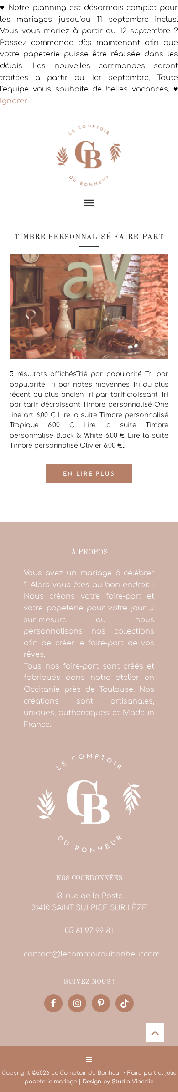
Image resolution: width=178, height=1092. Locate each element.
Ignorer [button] (13, 101)
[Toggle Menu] (89, 203)
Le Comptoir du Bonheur (89, 154)
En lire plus (89, 474)
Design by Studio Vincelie (118, 1081)
